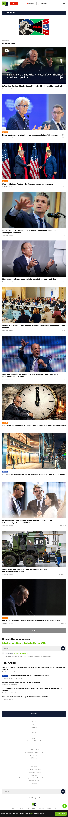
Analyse (34, 724)
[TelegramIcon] (29, 797)
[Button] (63, 648)
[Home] (5, 4)
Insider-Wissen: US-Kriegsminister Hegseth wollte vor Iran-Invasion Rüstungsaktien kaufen (29, 232)
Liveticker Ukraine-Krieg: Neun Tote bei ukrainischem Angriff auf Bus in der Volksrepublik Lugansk (33, 668)
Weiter (34, 631)
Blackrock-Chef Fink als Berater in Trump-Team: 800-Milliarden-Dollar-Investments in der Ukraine (30, 375)
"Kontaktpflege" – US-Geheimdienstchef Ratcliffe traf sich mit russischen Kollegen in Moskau (32, 689)
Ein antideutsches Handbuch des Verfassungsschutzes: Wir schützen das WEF (33, 135)
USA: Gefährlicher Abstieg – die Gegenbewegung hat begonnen (27, 184)
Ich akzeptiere (16, 653)
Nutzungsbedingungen (34, 772)
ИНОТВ (34, 732)
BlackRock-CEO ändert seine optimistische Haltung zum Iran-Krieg (29, 279)
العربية (27, 808)
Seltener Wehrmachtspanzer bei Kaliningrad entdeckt (21, 682)
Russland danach (34, 749)
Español (34, 808)
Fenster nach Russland (34, 741)
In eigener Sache (34, 780)
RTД (34, 735)
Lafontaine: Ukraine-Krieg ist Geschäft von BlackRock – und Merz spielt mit (32, 86)
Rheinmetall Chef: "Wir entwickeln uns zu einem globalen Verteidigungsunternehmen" (24, 570)
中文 (55, 808)
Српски (49, 808)
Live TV (14, 3)
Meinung (34, 727)
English (14, 808)
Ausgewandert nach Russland (34, 752)
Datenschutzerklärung (34, 769)
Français (41, 808)
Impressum (34, 766)
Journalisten (34, 783)
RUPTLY (34, 738)
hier (31, 813)
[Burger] (64, 3)
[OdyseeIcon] (38, 797)
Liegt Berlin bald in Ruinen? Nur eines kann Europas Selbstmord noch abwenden (34, 425)
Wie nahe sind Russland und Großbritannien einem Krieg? (29, 676)
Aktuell (34, 722)
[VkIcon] (32, 797)
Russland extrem (34, 755)
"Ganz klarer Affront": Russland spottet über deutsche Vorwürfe (25, 697)
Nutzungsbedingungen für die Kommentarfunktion (34, 778)
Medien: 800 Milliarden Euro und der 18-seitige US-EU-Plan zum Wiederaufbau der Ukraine (33, 327)
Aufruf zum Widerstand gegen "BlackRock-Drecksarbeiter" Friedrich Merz (31, 620)
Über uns (34, 775)
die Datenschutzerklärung (20, 653)
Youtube (34, 714)
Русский (21, 808)
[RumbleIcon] (35, 797)
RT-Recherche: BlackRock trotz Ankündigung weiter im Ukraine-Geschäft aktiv (33, 474)
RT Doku (34, 758)
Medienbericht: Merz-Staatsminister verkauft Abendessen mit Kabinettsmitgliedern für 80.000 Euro (27, 522)
